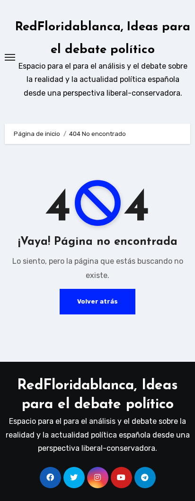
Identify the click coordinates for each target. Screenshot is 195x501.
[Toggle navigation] (10, 57)
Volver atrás (97, 301)
